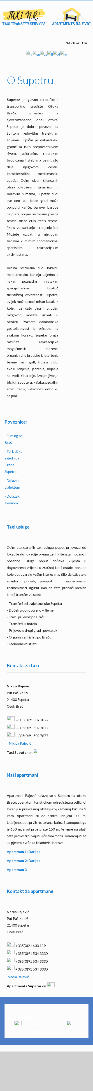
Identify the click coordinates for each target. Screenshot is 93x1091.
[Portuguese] (56, 54)
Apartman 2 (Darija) (23, 860)
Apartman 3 (17, 869)
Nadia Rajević (18, 977)
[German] (43, 54)
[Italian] (50, 54)
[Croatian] (29, 54)
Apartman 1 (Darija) (23, 851)
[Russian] (63, 54)
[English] (36, 54)
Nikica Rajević (20, 743)
